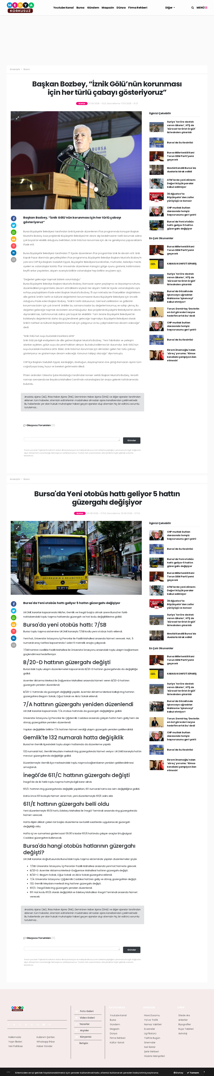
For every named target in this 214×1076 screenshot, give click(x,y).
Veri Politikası (15, 1046)
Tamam (194, 1072)
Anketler (183, 1020)
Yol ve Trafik (151, 1020)
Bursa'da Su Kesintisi (180, 142)
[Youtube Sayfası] (27, 1024)
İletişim (83, 1043)
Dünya (121, 8)
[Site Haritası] (45, 1024)
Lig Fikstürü (150, 1033)
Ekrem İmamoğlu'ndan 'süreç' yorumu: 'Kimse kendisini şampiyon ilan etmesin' (181, 355)
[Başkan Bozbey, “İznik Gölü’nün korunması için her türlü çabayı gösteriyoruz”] (76, 160)
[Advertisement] (107, 40)
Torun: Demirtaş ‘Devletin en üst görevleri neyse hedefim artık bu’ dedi (183, 312)
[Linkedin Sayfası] (33, 1024)
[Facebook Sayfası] (10, 1024)
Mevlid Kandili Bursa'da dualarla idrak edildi (181, 169)
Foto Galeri (87, 1011)
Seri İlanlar (149, 1047)
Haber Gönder (44, 1046)
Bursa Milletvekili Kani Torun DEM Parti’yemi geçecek (180, 156)
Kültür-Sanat (117, 1042)
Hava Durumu (152, 1015)
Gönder (131, 440)
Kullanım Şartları (46, 1037)
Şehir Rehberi (151, 1051)
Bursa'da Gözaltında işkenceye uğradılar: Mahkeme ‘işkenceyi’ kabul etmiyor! (180, 297)
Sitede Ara (184, 1015)
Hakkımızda (14, 1037)
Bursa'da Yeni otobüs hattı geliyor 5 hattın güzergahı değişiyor (180, 225)
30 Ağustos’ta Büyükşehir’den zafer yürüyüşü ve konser (180, 197)
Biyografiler (184, 1024)
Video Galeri (87, 1017)
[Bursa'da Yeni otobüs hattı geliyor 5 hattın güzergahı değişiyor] (76, 557)
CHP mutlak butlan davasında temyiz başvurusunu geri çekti (181, 211)
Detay (179, 1072)
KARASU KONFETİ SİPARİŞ (182, 263)
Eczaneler (149, 1029)
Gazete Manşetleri (154, 1056)
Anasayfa (15, 69)
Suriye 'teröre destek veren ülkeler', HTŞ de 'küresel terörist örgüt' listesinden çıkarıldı (181, 127)
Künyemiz (85, 1036)
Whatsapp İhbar (46, 1041)
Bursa (80, 8)
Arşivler (84, 1030)
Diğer (169, 8)
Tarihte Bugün (152, 1038)
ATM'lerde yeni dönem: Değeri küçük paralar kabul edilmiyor (181, 183)
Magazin (108, 8)
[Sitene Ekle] (51, 1024)
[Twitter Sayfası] (15, 1024)
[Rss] (39, 1024)
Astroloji (182, 1033)
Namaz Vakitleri (153, 1024)
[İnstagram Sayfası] (21, 1024)
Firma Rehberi (137, 8)
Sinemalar (149, 1042)
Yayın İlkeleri (15, 1041)
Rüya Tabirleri (185, 1029)
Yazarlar (84, 1024)
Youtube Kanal (63, 8)
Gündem (93, 8)
